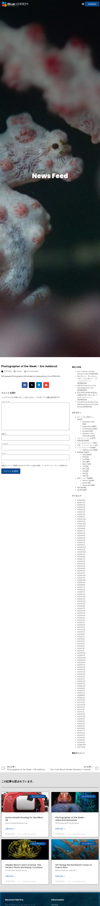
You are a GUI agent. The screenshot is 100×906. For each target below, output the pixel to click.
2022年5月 (81, 613)
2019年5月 (81, 691)
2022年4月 (81, 615)
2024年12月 (81, 547)
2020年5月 (81, 669)
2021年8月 (81, 634)
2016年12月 (81, 714)
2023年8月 (81, 585)
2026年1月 (81, 517)
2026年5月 (81, 507)
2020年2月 (81, 676)
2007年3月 (81, 747)
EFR (83, 457)
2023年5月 (81, 592)
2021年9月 (81, 632)
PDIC (84, 469)
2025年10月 (81, 524)
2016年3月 (81, 723)
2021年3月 (81, 646)
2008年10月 (81, 745)
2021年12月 (81, 625)
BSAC (84, 464)
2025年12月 (81, 519)
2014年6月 (81, 733)
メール (4, 444)
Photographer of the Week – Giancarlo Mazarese (70, 818)
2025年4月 (81, 538)
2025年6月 (81, 533)
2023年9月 (81, 582)
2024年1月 (81, 573)
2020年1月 (81, 679)
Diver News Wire (88, 422)
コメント (5, 401)
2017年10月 (81, 705)
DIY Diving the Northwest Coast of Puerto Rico (73, 866)
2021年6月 (81, 639)
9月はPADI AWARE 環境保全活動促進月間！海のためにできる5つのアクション (87, 394)
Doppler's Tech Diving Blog (88, 434)
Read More (47, 376)
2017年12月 (81, 700)
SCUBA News (87, 429)
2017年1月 (80, 712)
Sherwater (86, 485)
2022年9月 (81, 604)
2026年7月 (81, 502)
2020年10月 (81, 658)
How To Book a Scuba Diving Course (86, 372)
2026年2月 (81, 514)
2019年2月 (81, 693)
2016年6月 (81, 721)
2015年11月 (81, 726)
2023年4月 (81, 594)
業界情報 (80, 440)
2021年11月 (81, 627)
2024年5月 (81, 564)
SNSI (84, 476)
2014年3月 (81, 740)
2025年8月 (81, 528)
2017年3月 (81, 709)
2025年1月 (81, 545)
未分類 (79, 490)
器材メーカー (82, 478)
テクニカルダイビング (85, 443)
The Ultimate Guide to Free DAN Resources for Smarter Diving (87, 404)
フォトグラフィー (83, 447)
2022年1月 (81, 622)
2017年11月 (81, 702)
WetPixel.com (87, 450)
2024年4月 (81, 566)
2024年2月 (81, 571)
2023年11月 (81, 578)
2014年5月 (81, 735)
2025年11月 (81, 521)
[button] (83, 4)
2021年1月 (80, 651)
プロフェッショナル (84, 438)
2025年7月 (81, 531)
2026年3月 (81, 512)
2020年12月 (81, 653)
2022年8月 (81, 606)
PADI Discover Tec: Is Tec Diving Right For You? (86, 386)
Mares (84, 483)
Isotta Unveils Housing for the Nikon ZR (24, 818)
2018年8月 (81, 695)
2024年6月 (81, 561)
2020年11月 (81, 655)
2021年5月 (81, 641)
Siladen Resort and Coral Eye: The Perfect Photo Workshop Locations (24, 866)
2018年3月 (81, 698)
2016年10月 (81, 716)
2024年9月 (81, 554)
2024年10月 (81, 552)
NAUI (84, 462)
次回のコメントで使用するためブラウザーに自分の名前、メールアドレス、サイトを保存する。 (34, 465)
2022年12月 (81, 597)
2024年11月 (81, 549)
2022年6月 (81, 611)
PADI (84, 455)
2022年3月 (81, 618)
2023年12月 (81, 575)
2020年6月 (81, 667)
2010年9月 (81, 742)
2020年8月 (81, 662)
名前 (3, 434)
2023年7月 (81, 587)
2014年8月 (81, 728)
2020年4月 (81, 672)
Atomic (85, 480)
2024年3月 (81, 568)
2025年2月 (81, 542)
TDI (83, 466)
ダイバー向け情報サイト (85, 417)
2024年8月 (81, 557)
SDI (83, 471)
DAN (78, 487)
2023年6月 (81, 589)
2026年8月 (81, 500)
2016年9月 (81, 719)
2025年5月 (81, 535)
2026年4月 (81, 510)
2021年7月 (81, 636)
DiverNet (85, 431)
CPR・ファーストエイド (85, 445)
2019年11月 (81, 684)
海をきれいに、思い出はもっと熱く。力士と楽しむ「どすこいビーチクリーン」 (87, 378)
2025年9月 (81, 526)
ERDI (84, 473)
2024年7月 (81, 559)
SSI (83, 459)
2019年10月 (81, 686)
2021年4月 (81, 644)
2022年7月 (81, 608)
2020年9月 (81, 660)
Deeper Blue (87, 426)
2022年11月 (81, 599)
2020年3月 (81, 674)
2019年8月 (81, 688)
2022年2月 (81, 620)
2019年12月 (81, 681)
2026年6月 (81, 505)
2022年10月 (81, 601)
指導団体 (80, 452)
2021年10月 (81, 629)
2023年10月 (81, 580)
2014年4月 (81, 738)
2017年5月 (81, 707)
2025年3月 (81, 540)
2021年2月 (81, 648)
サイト (3, 453)
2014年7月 (81, 731)
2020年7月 (81, 665)
